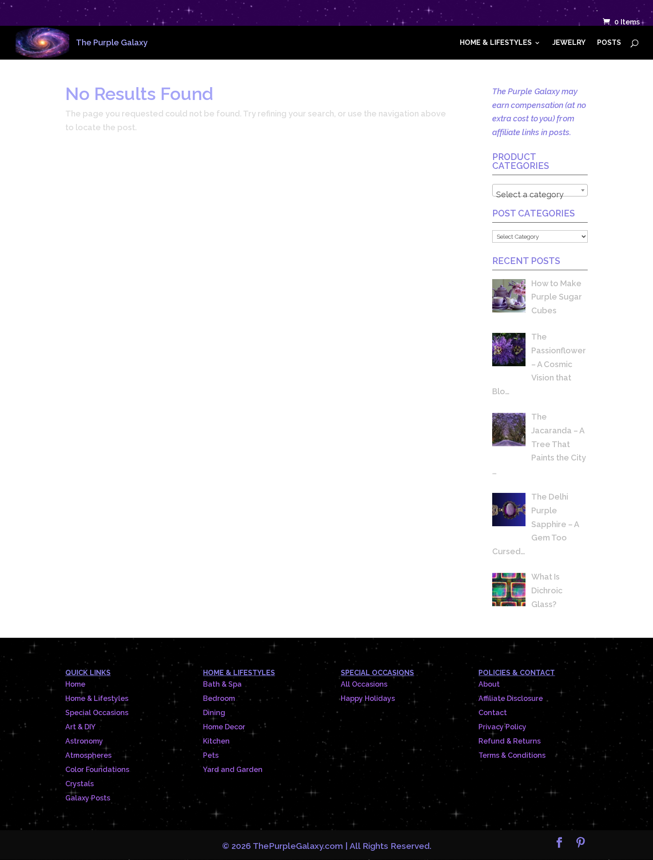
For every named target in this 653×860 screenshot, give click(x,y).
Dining (214, 712)
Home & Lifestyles (96, 698)
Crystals (79, 784)
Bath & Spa (222, 684)
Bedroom (219, 698)
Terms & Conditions (511, 755)
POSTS (609, 43)
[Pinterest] (580, 844)
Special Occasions (96, 712)
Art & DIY (80, 727)
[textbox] (540, 194)
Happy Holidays (368, 698)
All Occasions (364, 684)
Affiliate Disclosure (510, 698)
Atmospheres (88, 755)
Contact (492, 712)
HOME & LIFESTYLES (496, 43)
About (489, 684)
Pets (211, 755)
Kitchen (216, 741)
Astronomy (84, 741)
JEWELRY (568, 43)
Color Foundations (97, 769)
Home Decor (224, 727)
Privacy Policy (502, 727)
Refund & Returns (509, 741)
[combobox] (540, 190)
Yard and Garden (233, 769)
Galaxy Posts (87, 798)
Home (75, 684)
